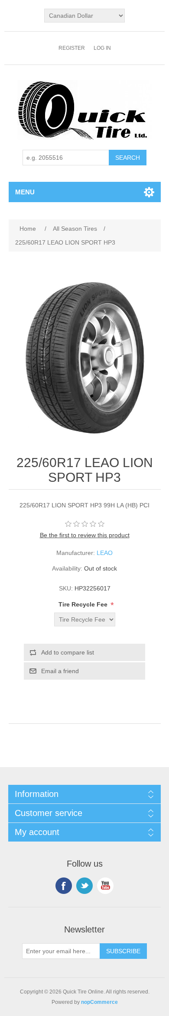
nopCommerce (99, 1002)
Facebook (63, 885)
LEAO (105, 552)
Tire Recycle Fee (83, 604)
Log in (102, 48)
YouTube (105, 885)
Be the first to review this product (85, 535)
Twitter (84, 885)
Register (71, 48)
